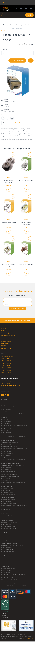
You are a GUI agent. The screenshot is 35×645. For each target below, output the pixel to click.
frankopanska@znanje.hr (9, 503)
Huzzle (9, 177)
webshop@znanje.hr (7, 356)
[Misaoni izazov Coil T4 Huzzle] (3, 118)
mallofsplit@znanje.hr (9, 561)
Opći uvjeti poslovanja (8, 335)
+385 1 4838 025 (7, 547)
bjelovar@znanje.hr (8, 538)
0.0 (32, 44)
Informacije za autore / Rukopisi (10, 385)
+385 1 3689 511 (6, 383)
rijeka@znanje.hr (7, 434)
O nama (3, 328)
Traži (29, 15)
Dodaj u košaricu (17, 60)
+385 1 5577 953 (6, 372)
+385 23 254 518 (6, 365)
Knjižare (3, 2)
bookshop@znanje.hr (8, 412)
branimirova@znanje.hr (9, 584)
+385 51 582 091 (6, 363)
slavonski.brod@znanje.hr (10, 446)
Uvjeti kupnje (5, 343)
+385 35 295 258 (6, 368)
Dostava (3, 345)
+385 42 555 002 (7, 467)
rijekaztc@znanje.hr (8, 492)
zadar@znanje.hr (7, 480)
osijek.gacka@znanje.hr (9, 526)
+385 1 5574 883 (7, 501)
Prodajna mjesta (6, 333)
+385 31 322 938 (7, 524)
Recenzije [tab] (18, 123)
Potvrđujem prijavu (17, 308)
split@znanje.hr (7, 457)
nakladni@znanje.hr (7, 380)
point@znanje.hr (7, 572)
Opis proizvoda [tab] (7, 123)
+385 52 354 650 (6, 370)
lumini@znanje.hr (7, 469)
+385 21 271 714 (7, 455)
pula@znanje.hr (7, 423)
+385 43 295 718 (6, 358)
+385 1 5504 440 (6, 361)
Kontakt (3, 330)
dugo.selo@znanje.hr (8, 549)
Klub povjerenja (6, 341)
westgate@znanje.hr (8, 515)
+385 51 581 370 (7, 490)
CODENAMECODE (28, 638)
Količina (5, 49)
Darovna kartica (6, 348)
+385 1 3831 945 (7, 570)
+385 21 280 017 (7, 559)
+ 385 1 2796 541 (7, 582)
